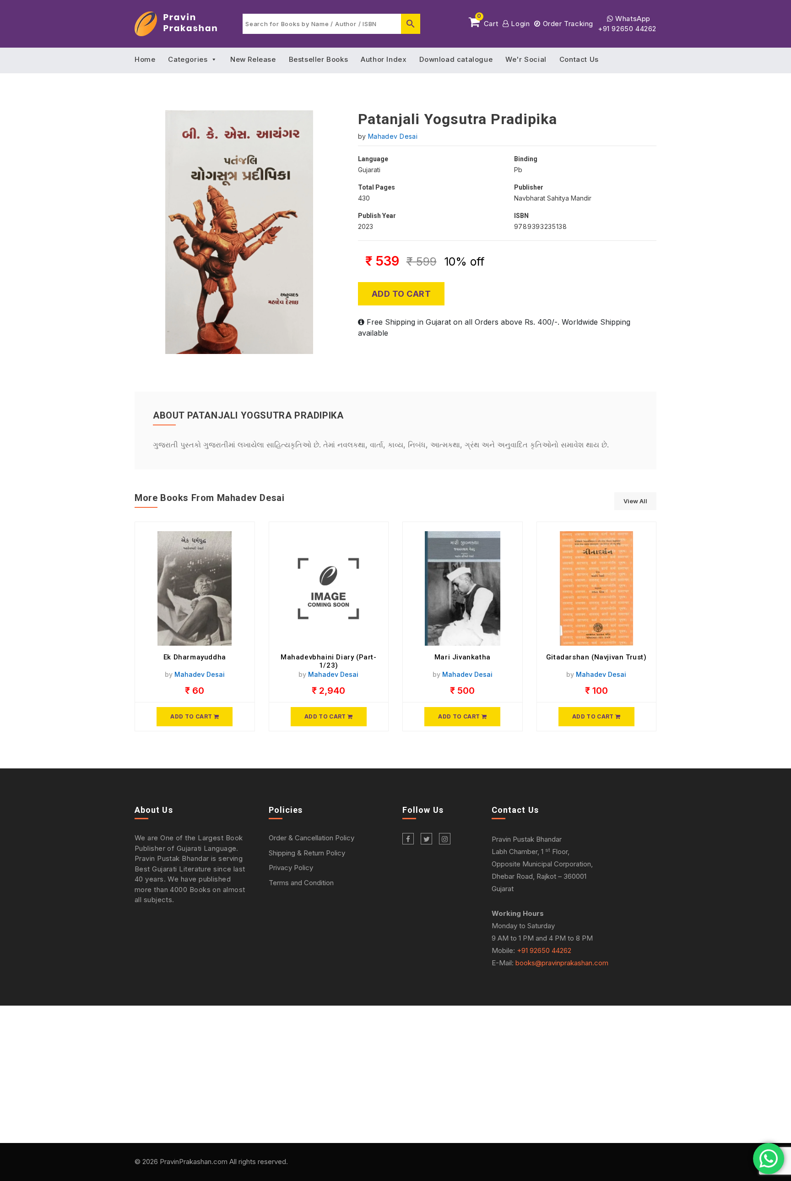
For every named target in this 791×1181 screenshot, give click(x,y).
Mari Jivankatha (462, 657)
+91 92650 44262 (627, 28)
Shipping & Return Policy (307, 853)
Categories (187, 59)
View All (635, 501)
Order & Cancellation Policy (311, 837)
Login (519, 23)
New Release (253, 59)
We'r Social (526, 59)
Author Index (383, 59)
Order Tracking (567, 23)
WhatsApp (631, 18)
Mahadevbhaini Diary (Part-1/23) (329, 661)
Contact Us (579, 59)
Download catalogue (456, 59)
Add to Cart (401, 294)
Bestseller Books (318, 59)
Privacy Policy (291, 867)
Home (145, 59)
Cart (487, 22)
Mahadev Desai (392, 136)
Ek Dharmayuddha (194, 657)
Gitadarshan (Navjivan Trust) (596, 657)
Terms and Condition (301, 882)
